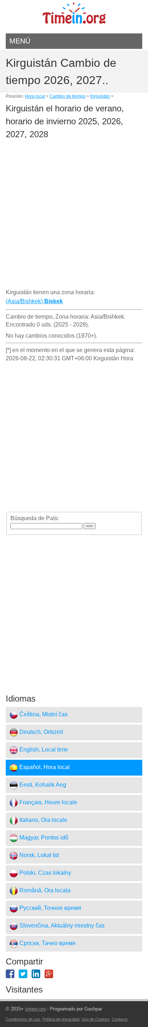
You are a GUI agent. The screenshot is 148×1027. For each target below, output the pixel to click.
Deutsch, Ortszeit (40, 732)
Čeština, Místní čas (43, 715)
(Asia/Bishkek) (34, 301)
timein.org (35, 1009)
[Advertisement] (74, 215)
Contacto (120, 1019)
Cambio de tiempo (67, 96)
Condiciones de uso (23, 1019)
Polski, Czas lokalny (44, 873)
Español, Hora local (44, 767)
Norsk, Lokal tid (38, 855)
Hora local (35, 96)
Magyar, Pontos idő (43, 838)
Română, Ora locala (44, 891)
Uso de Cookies (96, 1019)
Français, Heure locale (47, 803)
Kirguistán (100, 96)
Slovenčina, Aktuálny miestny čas (61, 926)
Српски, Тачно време (47, 943)
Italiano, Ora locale (42, 820)
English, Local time (43, 750)
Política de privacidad (60, 1019)
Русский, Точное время (49, 908)
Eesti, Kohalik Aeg (42, 785)
